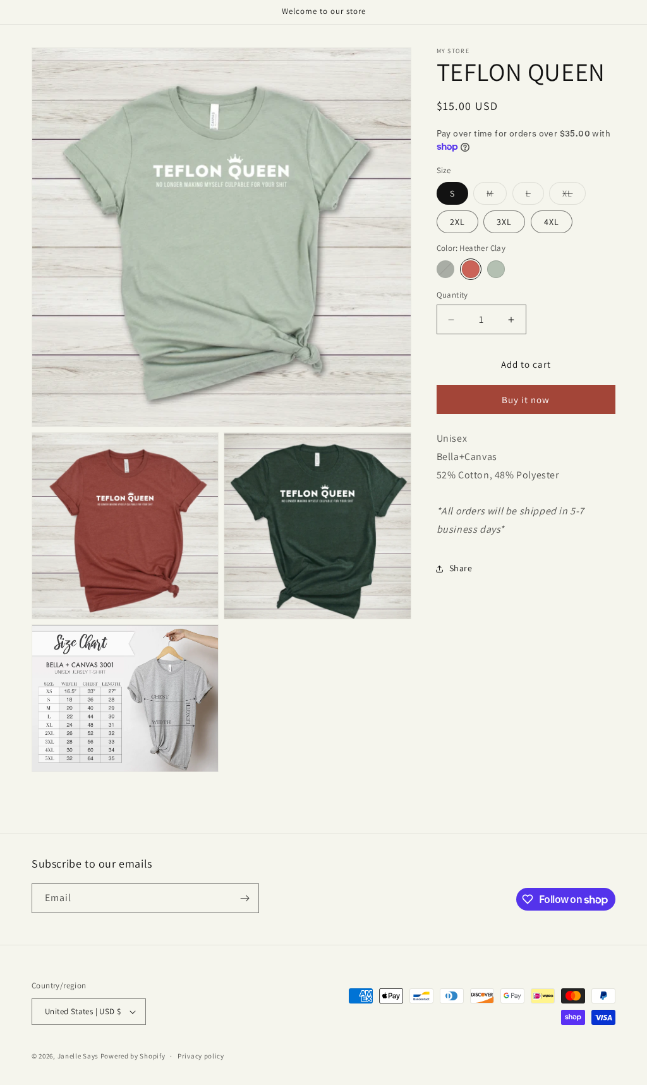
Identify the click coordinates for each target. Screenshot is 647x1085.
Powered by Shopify (133, 1056)
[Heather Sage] (496, 269)
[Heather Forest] (445, 269)
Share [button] (461, 568)
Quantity (452, 294)
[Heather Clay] (471, 269)
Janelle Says (78, 1056)
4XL (551, 221)
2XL (457, 221)
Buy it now (526, 400)
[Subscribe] (244, 898)
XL (574, 196)
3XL (504, 221)
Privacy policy (201, 1056)
